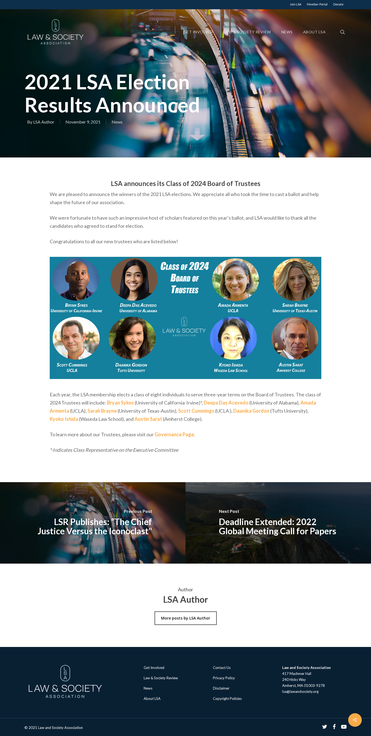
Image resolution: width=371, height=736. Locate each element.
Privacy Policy (224, 678)
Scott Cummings (196, 411)
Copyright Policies (227, 698)
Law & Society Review (247, 32)
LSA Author (43, 121)
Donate (338, 4)
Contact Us (222, 667)
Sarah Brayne (102, 411)
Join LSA (295, 4)
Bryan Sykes (120, 403)
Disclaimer (221, 688)
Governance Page (174, 434)
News (287, 32)
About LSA (314, 32)
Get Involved (198, 32)
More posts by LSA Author (185, 618)
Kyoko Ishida (64, 419)
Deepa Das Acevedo (226, 403)
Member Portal (317, 4)
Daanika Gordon (251, 411)
